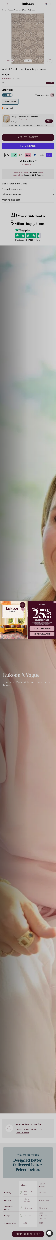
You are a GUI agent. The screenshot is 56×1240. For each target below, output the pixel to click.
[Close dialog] (55, 602)
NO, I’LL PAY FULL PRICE (42, 634)
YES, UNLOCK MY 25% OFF (42, 629)
